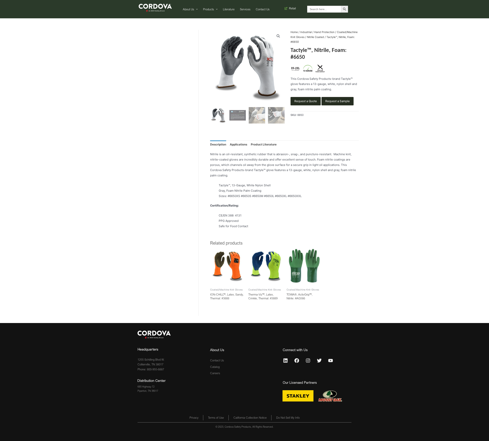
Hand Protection (324, 32)
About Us (188, 9)
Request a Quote (305, 101)
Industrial (306, 32)
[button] (278, 36)
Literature (229, 9)
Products (208, 9)
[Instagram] (308, 360)
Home (294, 32)
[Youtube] (330, 360)
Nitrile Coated (315, 37)
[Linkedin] (285, 360)
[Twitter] (319, 360)
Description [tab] (218, 144)
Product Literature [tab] (264, 144)
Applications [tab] (238, 144)
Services (245, 9)
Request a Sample (337, 101)
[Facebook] (297, 360)
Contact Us (263, 9)
